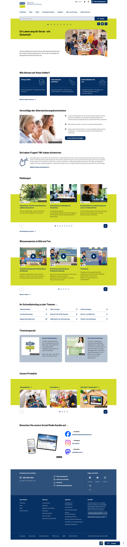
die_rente (75, 443)
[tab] (51, 24)
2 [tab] (57, 226)
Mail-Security (55, 536)
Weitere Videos (24, 294)
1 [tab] (55, 226)
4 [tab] (62, 226)
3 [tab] (60, 226)
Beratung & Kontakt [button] (48, 12)
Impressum (22, 536)
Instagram (105, 481)
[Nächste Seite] (106, 23)
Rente (21, 508)
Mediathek (45, 505)
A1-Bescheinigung (85, 309)
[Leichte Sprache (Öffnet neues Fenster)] (88, 2)
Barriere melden (46, 516)
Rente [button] (37, 12)
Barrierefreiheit (73, 536)
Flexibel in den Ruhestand (88, 319)
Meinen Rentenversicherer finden (96, 517)
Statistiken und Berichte (71, 524)
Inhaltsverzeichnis (44, 536)
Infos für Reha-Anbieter (71, 509)
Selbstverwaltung (25, 309)
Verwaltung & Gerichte (71, 516)
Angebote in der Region (48, 508)
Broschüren (45, 510)
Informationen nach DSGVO (49, 518)
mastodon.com (76, 452)
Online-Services (85, 12)
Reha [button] (30, 12)
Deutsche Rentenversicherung (81, 434)
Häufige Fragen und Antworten (39, 167)
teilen (90, 489)
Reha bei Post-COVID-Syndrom (59, 314)
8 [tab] (72, 226)
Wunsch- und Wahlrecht (87, 314)
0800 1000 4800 (28, 478)
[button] (78, 2)
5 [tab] (64, 226)
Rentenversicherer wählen (95, 513)
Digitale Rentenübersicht (27, 319)
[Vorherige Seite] (98, 23)
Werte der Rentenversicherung (73, 519)
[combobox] (57, 19)
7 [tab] (69, 226)
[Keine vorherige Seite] (21, 226)
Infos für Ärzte (68, 507)
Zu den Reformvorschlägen (75, 138)
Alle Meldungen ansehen (27, 231)
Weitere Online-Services (27, 99)
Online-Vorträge (55, 309)
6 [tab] (67, 226)
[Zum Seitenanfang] (123, 543)
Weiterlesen (24, 58)
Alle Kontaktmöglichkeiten (64, 485)
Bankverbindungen (47, 513)
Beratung (59, 482)
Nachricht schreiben (62, 479)
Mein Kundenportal (100, 1)
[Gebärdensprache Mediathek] (84, 2)
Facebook (90, 481)
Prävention (23, 12)
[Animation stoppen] (102, 23)
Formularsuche (46, 503)
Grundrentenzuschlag (26, 314)
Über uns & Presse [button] (71, 12)
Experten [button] (60, 12)
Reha (21, 505)
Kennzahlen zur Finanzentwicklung (74, 522)
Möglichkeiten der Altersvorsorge (60, 319)
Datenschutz (32, 536)
